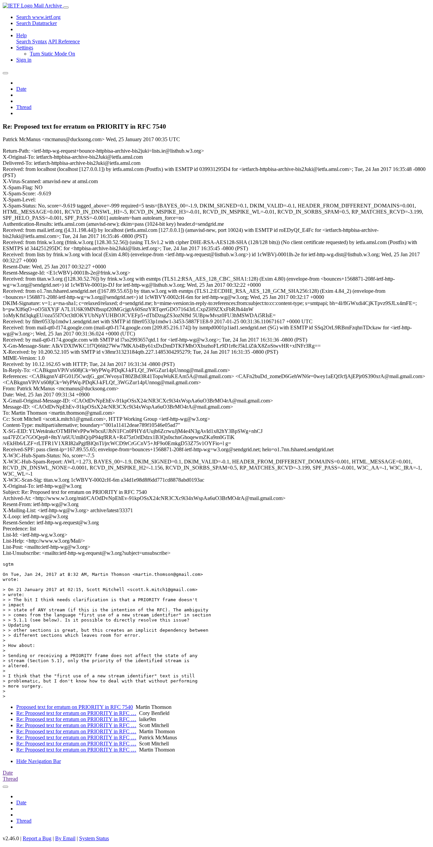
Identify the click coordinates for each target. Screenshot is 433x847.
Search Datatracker (36, 23)
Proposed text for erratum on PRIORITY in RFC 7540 (74, 707)
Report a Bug (37, 838)
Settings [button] (24, 47)
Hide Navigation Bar (38, 761)
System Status (94, 838)
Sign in (23, 60)
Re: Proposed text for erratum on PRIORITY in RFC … (76, 713)
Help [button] (21, 35)
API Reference (64, 41)
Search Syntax (31, 41)
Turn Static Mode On (52, 54)
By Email (65, 838)
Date (21, 89)
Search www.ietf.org (38, 17)
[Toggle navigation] (66, 7)
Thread (23, 107)
